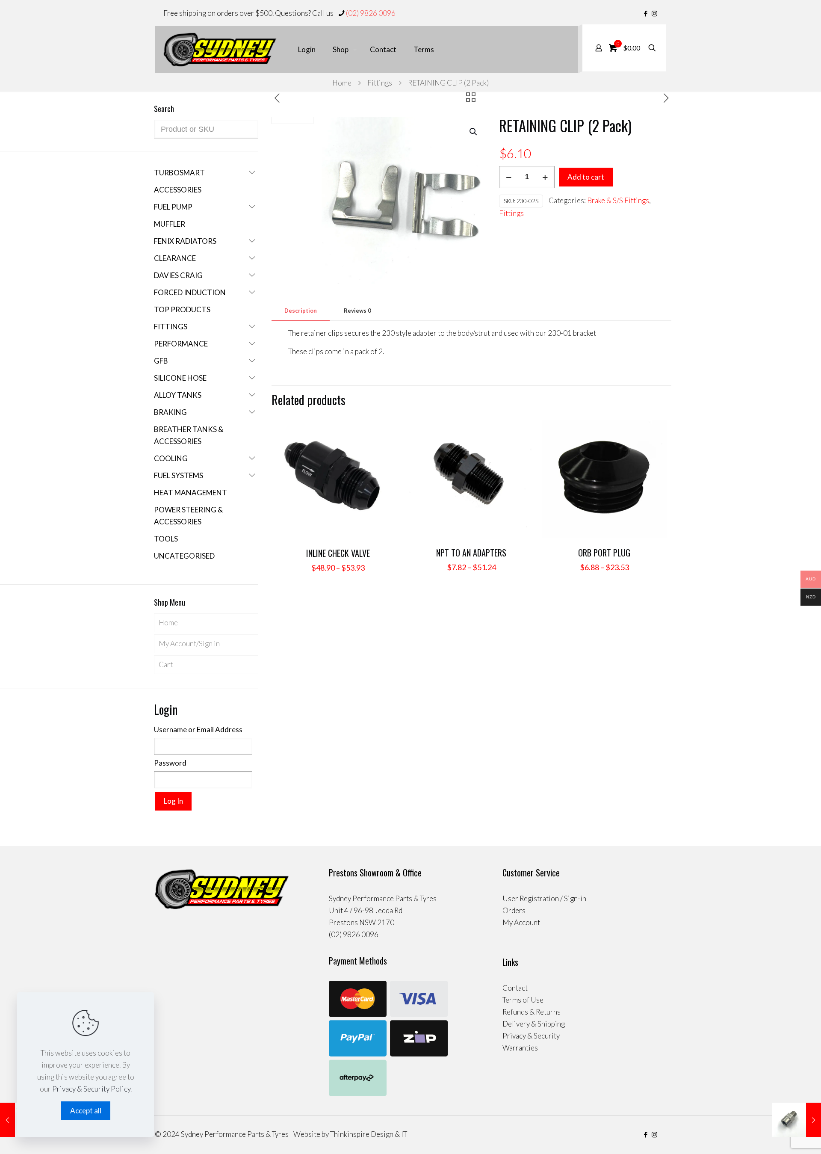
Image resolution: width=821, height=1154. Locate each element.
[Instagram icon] (654, 13)
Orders (514, 910)
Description (300, 310)
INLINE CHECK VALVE (338, 553)
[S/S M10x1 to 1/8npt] (796, 1120)
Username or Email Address (198, 729)
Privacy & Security (531, 1035)
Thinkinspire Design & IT (368, 1134)
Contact (515, 987)
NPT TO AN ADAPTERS (471, 552)
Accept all (85, 1110)
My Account (521, 922)
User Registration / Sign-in (544, 898)
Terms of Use (522, 999)
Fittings (379, 82)
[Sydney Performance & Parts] (220, 49)
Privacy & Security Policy (91, 1088)
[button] (473, 131)
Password (170, 762)
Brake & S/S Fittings (618, 200)
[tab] (301, 310)
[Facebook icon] (645, 13)
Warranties (520, 1047)
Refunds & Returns (531, 1011)
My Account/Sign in (189, 643)
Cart (166, 664)
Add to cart (585, 176)
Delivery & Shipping (533, 1023)
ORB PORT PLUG (604, 552)
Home (341, 82)
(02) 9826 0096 (371, 13)
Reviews (357, 310)
